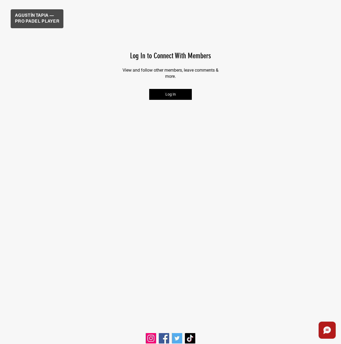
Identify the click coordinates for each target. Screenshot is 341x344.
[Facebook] (164, 338)
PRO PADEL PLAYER (37, 21)
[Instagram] (151, 338)
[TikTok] (190, 338)
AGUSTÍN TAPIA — (35, 15)
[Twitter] (177, 338)
